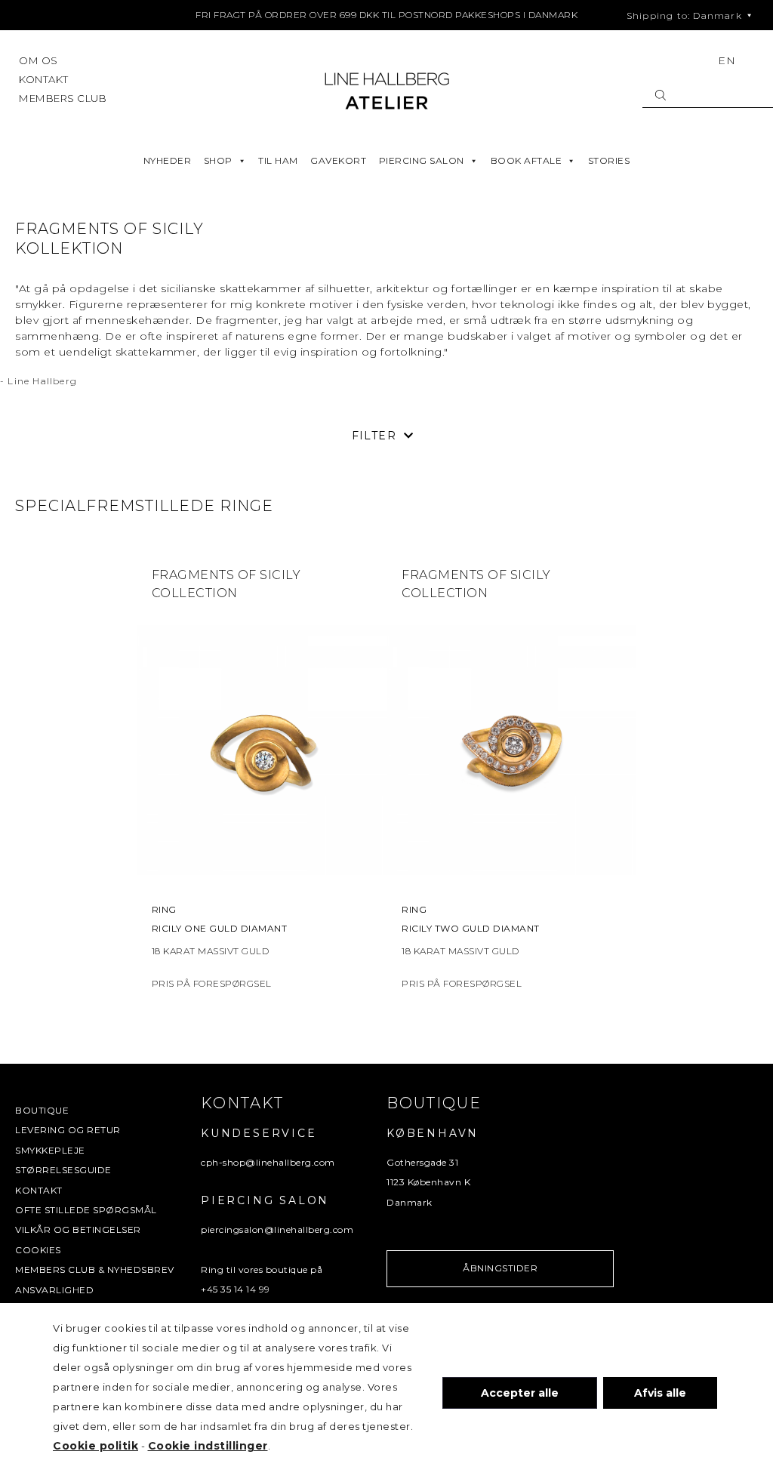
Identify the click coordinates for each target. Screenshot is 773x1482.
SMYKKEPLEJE (50, 1150)
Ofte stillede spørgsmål (86, 1209)
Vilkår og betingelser (78, 1229)
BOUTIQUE (42, 1110)
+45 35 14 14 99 (235, 1289)
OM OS (38, 60)
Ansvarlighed (54, 1290)
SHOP (218, 160)
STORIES (609, 160)
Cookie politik (95, 1446)
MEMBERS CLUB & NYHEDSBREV (94, 1269)
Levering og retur (68, 1129)
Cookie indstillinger (208, 1446)
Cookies (38, 1250)
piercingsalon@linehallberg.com (277, 1229)
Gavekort (338, 160)
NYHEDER (167, 160)
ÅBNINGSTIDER (500, 1268)
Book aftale (526, 160)
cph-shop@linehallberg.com (268, 1162)
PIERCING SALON (421, 160)
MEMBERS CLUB (62, 98)
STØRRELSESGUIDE (63, 1169)
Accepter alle (520, 1393)
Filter (374, 435)
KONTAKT (44, 79)
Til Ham (278, 160)
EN (726, 60)
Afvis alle (660, 1393)
